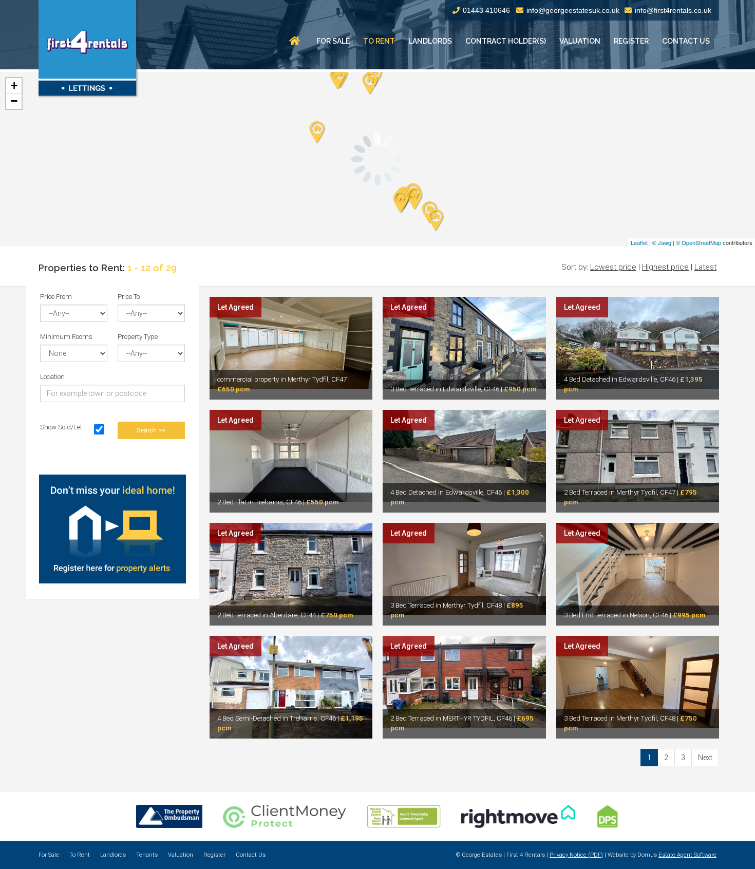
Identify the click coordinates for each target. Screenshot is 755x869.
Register (631, 41)
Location (52, 377)
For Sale (333, 41)
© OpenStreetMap (698, 242)
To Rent (379, 41)
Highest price (665, 267)
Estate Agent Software (687, 855)
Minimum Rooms (66, 337)
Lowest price (613, 267)
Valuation (579, 41)
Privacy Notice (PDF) (576, 855)
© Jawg (661, 242)
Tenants (147, 855)
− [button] (14, 101)
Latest (705, 267)
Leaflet (639, 242)
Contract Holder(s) (505, 41)
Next (705, 757)
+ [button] (14, 85)
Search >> (151, 430)
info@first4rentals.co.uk (673, 10)
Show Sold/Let (61, 427)
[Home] (296, 41)
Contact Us (686, 41)
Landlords (430, 41)
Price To (129, 296)
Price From (56, 296)
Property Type (138, 337)
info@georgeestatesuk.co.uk (572, 10)
